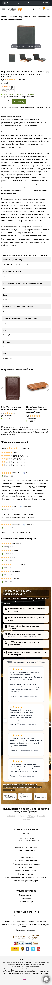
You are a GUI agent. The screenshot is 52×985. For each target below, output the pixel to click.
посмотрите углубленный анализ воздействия (28, 973)
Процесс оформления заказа (26, 847)
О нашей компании (26, 857)
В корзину (18, 101)
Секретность (26, 854)
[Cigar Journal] (25, 796)
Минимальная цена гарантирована (24, 634)
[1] (5, 79)
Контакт (26, 834)
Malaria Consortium (25, 962)
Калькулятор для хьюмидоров (26, 881)
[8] (11, 413)
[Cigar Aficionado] (10, 796)
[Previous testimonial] (5, 720)
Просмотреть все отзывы (26, 930)
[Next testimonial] (47, 720)
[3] (10, 79)
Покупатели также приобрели (21, 107)
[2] (7, 79)
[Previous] (2, 107)
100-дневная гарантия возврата (26, 861)
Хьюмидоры (39, 432)
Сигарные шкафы (25, 432)
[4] (12, 79)
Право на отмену (26, 867)
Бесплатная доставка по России (27, 3)
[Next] (49, 107)
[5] (14, 79)
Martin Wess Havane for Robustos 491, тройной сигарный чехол (36, 409)
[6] (9, 413)
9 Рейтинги (20, 79)
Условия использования (26, 850)
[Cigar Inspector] (40, 796)
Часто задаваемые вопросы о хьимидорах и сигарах (26, 877)
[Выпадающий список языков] (26, 979)
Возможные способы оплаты (26, 871)
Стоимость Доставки (26, 844)
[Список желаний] (48, 10)
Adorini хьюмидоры (8, 435)
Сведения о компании (26, 874)
